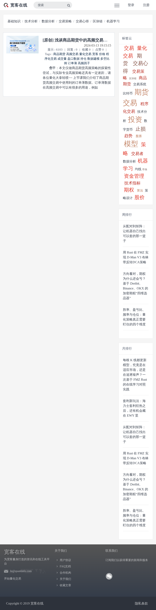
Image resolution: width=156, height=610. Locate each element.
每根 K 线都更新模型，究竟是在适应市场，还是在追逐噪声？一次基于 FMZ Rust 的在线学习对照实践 (135, 374)
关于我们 (65, 579)
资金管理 (134, 176)
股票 (139, 136)
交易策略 (65, 21)
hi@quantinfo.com (21, 571)
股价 (139, 197)
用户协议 (65, 560)
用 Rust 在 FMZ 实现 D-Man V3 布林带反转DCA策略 (135, 257)
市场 (144, 169)
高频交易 (72, 54)
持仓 (83, 58)
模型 (131, 144)
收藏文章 (65, 585)
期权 (129, 190)
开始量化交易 (12, 578)
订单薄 (72, 63)
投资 (135, 120)
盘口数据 (73, 58)
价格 (102, 54)
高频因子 (84, 63)
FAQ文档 (65, 566)
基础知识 (14, 21)
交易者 (137, 153)
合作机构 (65, 572)
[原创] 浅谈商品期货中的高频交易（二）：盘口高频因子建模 (97, 40)
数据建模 (93, 58)
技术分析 (31, 21)
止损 (140, 129)
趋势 (128, 135)
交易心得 (82, 21)
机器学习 (113, 21)
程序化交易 (135, 108)
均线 (138, 169)
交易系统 (139, 84)
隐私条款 (141, 603)
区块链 (98, 21)
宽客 (95, 54)
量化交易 (85, 54)
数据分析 (48, 21)
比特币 (128, 93)
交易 (129, 48)
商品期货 (59, 54)
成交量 (62, 58)
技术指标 (132, 183)
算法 (140, 190)
